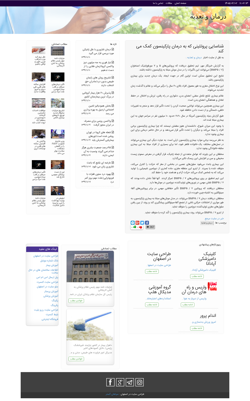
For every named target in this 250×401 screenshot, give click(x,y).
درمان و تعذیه (194, 57)
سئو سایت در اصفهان (47, 287)
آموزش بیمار (52, 265)
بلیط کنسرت (52, 314)
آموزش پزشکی (50, 296)
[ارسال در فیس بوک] (147, 223)
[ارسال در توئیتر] (142, 223)
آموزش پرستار (51, 291)
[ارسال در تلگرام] (133, 223)
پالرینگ (54, 305)
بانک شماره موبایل (49, 261)
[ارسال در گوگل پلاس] (137, 223)
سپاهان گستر (112, 394)
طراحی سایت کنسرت (47, 282)
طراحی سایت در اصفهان (45, 256)
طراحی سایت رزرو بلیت (46, 310)
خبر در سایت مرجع (214, 219)
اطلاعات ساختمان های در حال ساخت (43, 271)
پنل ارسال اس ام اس (47, 277)
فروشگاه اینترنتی (50, 319)
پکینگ (55, 301)
